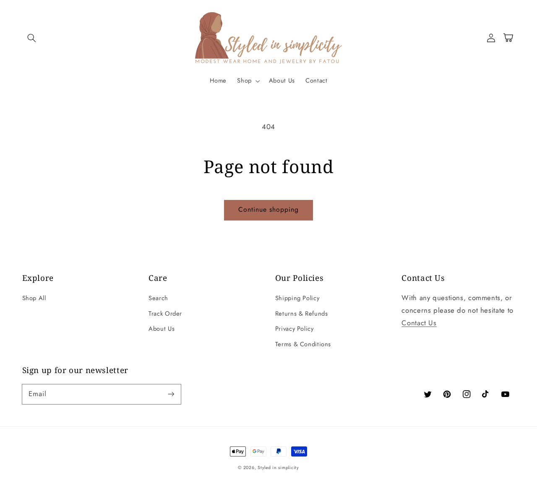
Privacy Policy (294, 328)
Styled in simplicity (278, 467)
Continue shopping (268, 209)
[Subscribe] (170, 394)
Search (158, 298)
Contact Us (418, 323)
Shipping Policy (297, 298)
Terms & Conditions (303, 344)
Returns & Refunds (301, 313)
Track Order (165, 313)
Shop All (34, 298)
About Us (162, 328)
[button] (32, 37)
